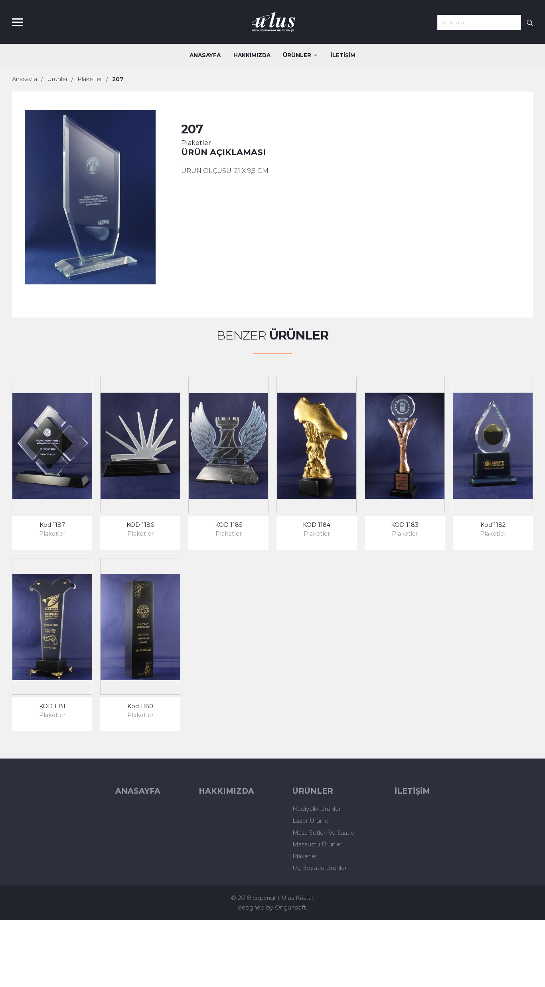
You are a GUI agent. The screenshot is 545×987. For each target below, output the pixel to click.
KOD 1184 (316, 524)
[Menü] (21, 22)
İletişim (343, 55)
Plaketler (89, 79)
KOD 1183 (405, 524)
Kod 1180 (140, 706)
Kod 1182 (493, 524)
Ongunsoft (290, 907)
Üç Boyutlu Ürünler (319, 868)
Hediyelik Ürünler (316, 808)
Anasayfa (205, 55)
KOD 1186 (140, 524)
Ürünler (297, 55)
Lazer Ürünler (311, 820)
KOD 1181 (52, 706)
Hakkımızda (252, 55)
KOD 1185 (228, 524)
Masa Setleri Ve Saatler (324, 832)
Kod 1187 (52, 524)
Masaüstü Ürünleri (318, 844)
